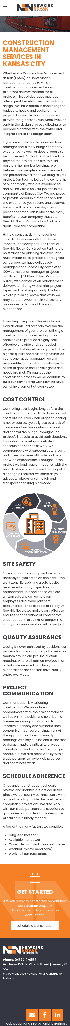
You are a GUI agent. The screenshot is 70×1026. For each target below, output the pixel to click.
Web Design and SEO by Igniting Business (36, 1023)
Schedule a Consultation (35, 925)
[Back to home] (35, 8)
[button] (5, 8)
